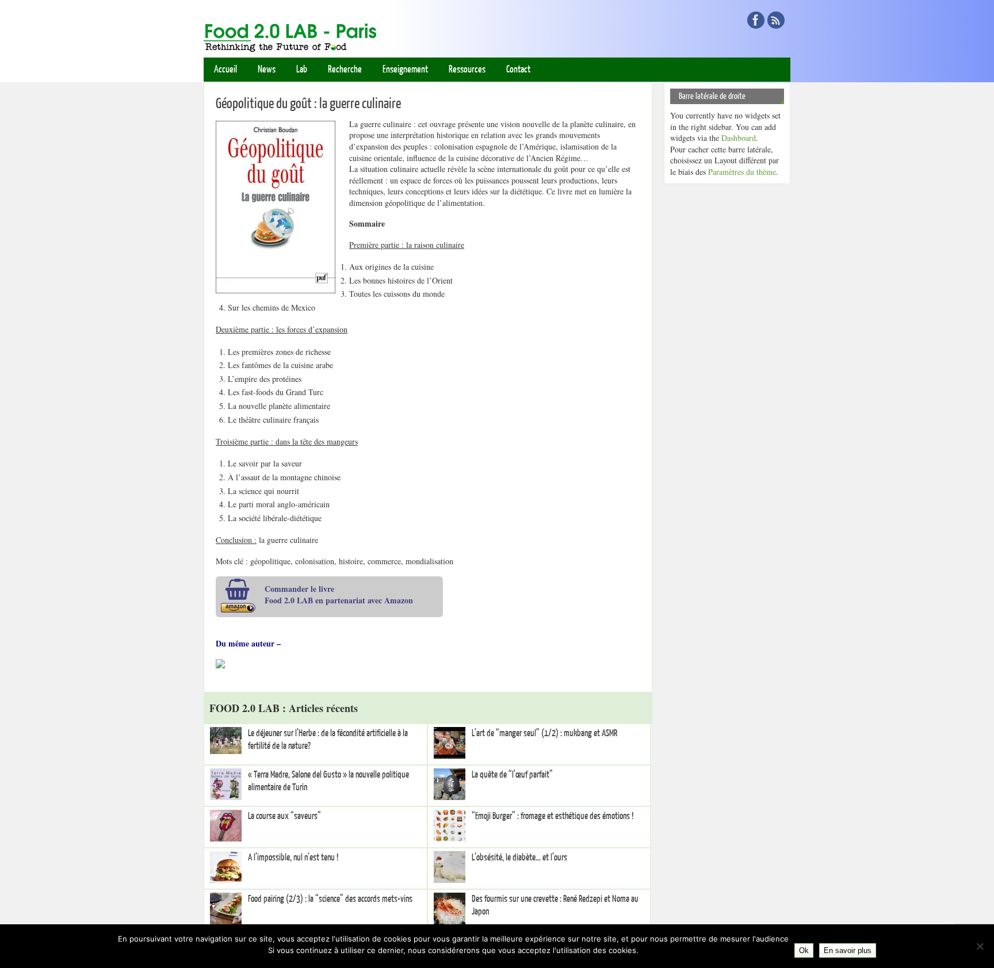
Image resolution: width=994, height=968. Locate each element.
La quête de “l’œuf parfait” (512, 775)
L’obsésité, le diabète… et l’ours (519, 857)
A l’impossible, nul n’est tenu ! (293, 857)
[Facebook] (755, 20)
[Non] (979, 946)
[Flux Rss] (776, 20)
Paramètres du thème (742, 171)
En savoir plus (847, 950)
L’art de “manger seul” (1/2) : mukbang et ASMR (544, 733)
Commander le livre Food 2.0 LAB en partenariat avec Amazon (339, 594)
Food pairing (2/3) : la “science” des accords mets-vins (330, 899)
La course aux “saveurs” (284, 816)
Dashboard (738, 137)
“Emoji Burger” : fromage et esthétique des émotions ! (552, 816)
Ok (804, 950)
